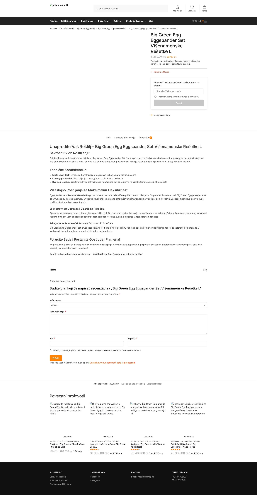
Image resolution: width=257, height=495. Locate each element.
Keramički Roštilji (67, 28)
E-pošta (132, 338)
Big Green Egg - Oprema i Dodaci (112, 28)
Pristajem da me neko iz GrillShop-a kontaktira (178, 97)
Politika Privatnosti (58, 480)
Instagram (95, 480)
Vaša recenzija (58, 311)
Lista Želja (192, 11)
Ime (52, 338)
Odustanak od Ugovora (60, 484)
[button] (199, 21)
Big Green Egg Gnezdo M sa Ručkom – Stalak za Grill (67, 445)
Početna (53, 28)
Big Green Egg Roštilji (86, 28)
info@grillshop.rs (145, 476)
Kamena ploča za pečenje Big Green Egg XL (107, 445)
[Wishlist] (82, 406)
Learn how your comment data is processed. (112, 362)
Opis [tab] (108, 137)
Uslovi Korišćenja (58, 476)
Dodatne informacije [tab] (124, 137)
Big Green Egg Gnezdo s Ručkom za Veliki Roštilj (147, 445)
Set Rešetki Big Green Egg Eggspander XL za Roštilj (183, 445)
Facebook (95, 476)
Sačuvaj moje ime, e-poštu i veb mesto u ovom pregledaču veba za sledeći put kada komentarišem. (97, 350)
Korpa (204, 11)
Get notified (67, 457)
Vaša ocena (55, 300)
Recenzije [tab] (145, 137)
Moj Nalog (177, 11)
